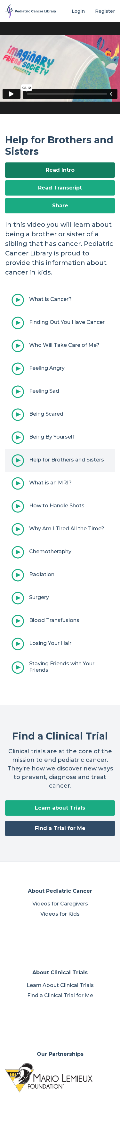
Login (78, 11)
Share (60, 206)
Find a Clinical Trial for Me (60, 995)
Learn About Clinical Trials (60, 985)
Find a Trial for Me (60, 828)
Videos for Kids (60, 914)
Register (105, 11)
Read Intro (60, 170)
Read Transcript (60, 188)
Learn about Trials (60, 808)
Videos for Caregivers (60, 904)
